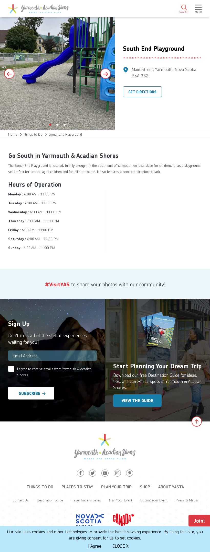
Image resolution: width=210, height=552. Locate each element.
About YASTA (171, 486)
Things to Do (33, 134)
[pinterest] (129, 473)
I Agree (94, 546)
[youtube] (105, 473)
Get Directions (142, 92)
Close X (120, 546)
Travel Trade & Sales (86, 500)
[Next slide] (105, 73)
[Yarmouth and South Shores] (38, 8)
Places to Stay (77, 486)
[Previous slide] (9, 73)
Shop (145, 486)
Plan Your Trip (116, 486)
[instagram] (117, 473)
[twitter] (92, 473)
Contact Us (21, 500)
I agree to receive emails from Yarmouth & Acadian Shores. (54, 371)
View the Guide (137, 400)
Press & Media (187, 500)
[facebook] (80, 473)
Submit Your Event (153, 500)
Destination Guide (50, 500)
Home (12, 134)
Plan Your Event (120, 500)
